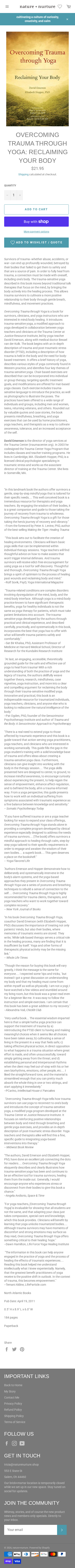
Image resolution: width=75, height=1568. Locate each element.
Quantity (10, 185)
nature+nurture (20, 1547)
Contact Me (11, 1397)
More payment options (36, 231)
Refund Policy (13, 1409)
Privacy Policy (13, 1403)
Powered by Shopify (39, 1547)
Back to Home (13, 1385)
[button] (36, 243)
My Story (10, 1391)
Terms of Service (14, 1422)
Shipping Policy (14, 1416)
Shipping (23, 174)
